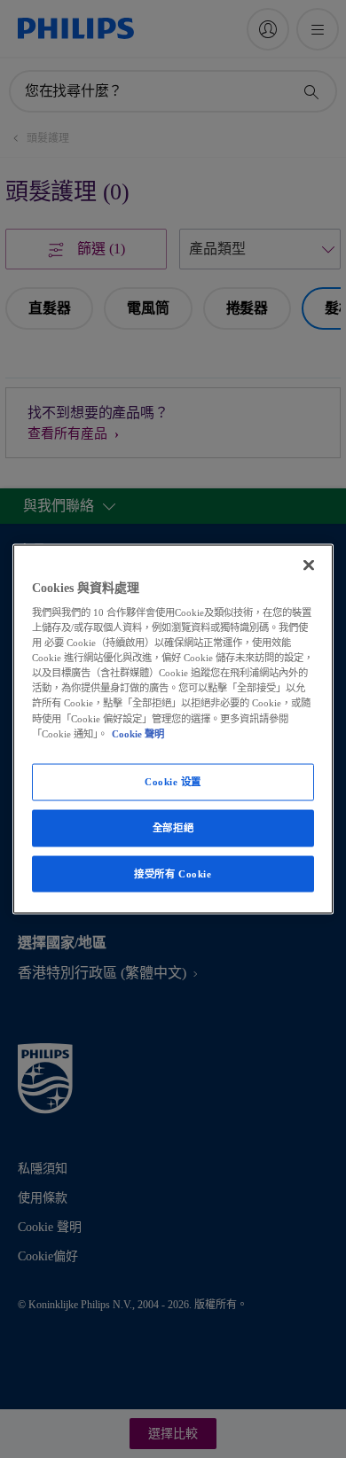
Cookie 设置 (173, 781)
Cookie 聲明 (138, 733)
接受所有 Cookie (172, 873)
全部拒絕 (173, 827)
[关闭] (308, 564)
